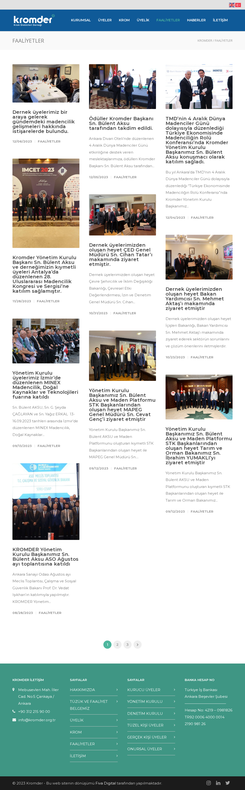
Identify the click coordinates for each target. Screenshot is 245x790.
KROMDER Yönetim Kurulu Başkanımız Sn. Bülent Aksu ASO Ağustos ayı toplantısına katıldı (45, 557)
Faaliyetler (49, 141)
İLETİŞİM (220, 20)
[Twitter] (228, 783)
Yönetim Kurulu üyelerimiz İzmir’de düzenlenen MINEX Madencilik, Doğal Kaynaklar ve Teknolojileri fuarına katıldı (45, 385)
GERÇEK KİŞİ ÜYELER (147, 737)
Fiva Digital (105, 783)
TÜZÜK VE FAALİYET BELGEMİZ (89, 705)
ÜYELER (105, 20)
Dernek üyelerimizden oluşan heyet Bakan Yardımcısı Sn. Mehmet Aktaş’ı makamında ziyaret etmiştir (195, 298)
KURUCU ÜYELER (143, 689)
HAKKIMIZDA (82, 689)
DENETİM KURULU (145, 713)
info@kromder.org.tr (37, 720)
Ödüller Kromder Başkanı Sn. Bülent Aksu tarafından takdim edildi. (121, 123)
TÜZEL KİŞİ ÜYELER (145, 725)
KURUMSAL (81, 20)
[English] (232, 4)
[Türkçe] (238, 4)
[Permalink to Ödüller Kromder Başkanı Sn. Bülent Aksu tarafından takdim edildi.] (122, 86)
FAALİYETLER (168, 20)
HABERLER (196, 20)
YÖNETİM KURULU (145, 701)
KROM (124, 20)
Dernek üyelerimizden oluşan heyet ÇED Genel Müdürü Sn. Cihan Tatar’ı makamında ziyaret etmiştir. (120, 254)
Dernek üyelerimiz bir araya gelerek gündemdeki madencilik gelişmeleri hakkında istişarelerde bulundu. (43, 121)
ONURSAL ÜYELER (144, 749)
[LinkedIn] (218, 783)
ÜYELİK (143, 20)
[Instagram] (208, 783)
